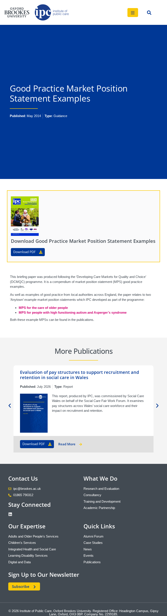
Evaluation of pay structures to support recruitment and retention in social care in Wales (79, 374)
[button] (9, 405)
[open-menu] (132, 12)
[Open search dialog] (149, 13)
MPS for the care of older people (43, 308)
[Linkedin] (10, 514)
